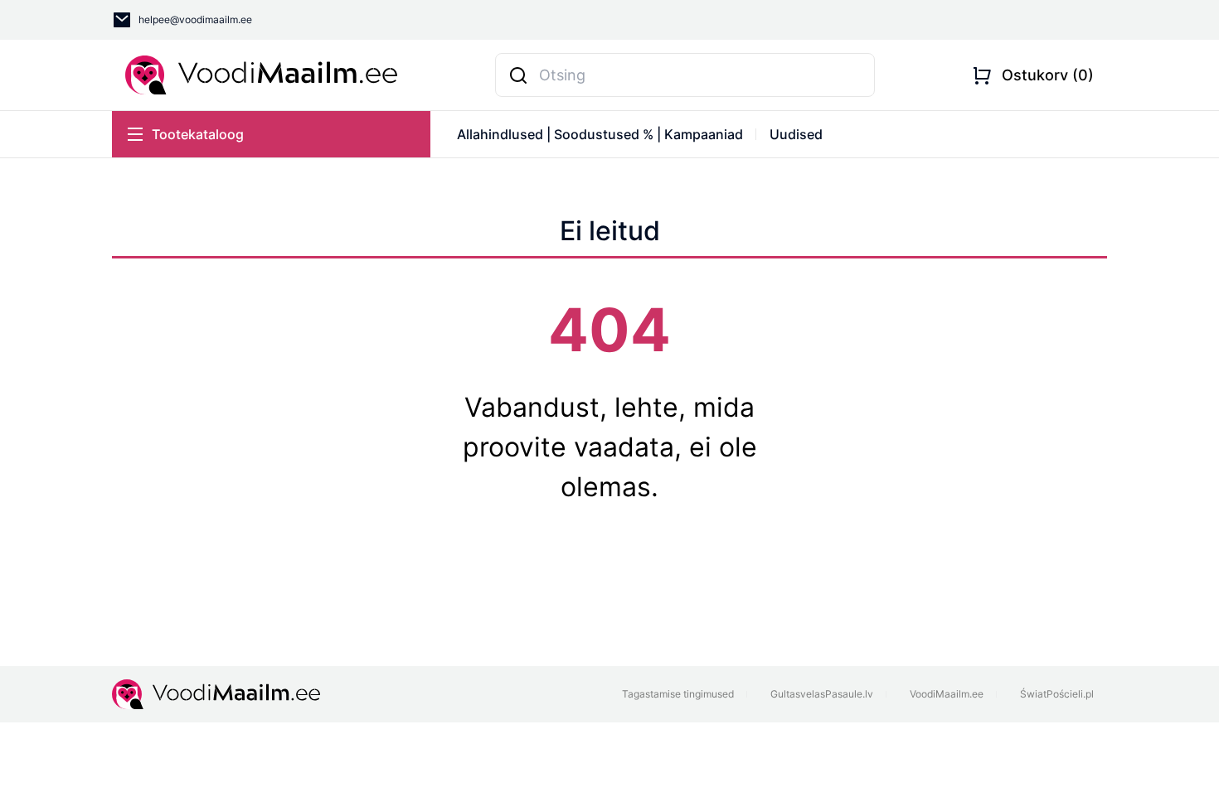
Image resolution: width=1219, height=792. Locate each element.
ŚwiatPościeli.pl (1057, 694)
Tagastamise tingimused (678, 694)
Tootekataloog (198, 134)
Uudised (796, 134)
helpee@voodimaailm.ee (195, 19)
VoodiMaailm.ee (946, 694)
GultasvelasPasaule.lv (821, 694)
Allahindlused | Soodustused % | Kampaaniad (600, 134)
